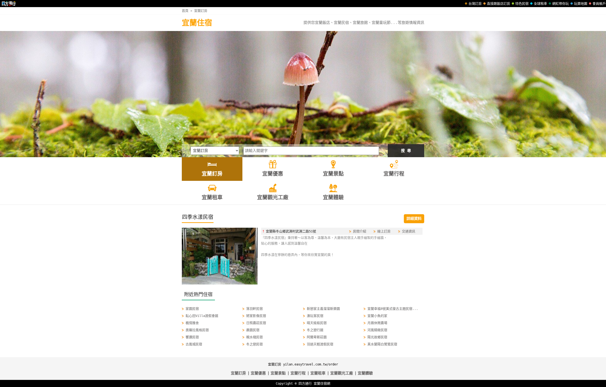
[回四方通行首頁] (9, 3)
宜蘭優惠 (258, 373)
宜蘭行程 (298, 373)
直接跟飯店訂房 (498, 3)
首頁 (185, 11)
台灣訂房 (475, 3)
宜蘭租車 (317, 373)
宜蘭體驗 (365, 373)
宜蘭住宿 (197, 22)
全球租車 (540, 3)
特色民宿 (522, 3)
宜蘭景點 (278, 373)
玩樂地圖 (580, 3)
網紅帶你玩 (560, 3)
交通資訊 (408, 231)
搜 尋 (406, 150)
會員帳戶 (599, 3)
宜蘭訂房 (200, 11)
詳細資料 (414, 218)
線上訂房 (384, 231)
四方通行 (305, 383)
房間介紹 (359, 231)
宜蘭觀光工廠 (341, 373)
